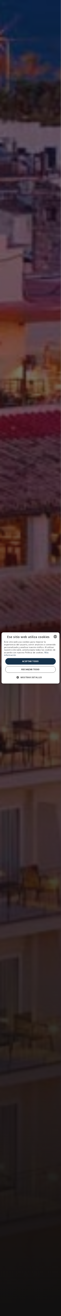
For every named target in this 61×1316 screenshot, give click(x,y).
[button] (30, 677)
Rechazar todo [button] (30, 669)
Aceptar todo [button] (30, 661)
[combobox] (55, 636)
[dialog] (30, 658)
